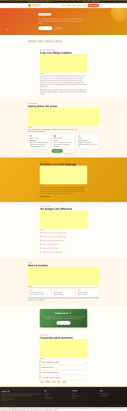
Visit (59, 381)
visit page (34, 300)
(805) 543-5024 (95, 1)
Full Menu (69, 5)
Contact (84, 5)
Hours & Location (76, 395)
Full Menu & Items (69, 151)
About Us (74, 393)
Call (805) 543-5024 (45, 28)
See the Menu (58, 28)
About (74, 5)
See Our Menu (57, 151)
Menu (63, 5)
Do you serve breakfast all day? (50, 372)
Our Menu (47, 393)
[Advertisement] (63, 63)
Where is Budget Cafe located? (50, 362)
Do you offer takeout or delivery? (51, 377)
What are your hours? (48, 367)
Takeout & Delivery (49, 398)
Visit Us (79, 5)
